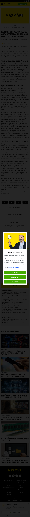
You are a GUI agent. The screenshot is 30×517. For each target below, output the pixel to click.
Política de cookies (13, 267)
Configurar (15, 277)
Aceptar (15, 272)
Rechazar (15, 282)
